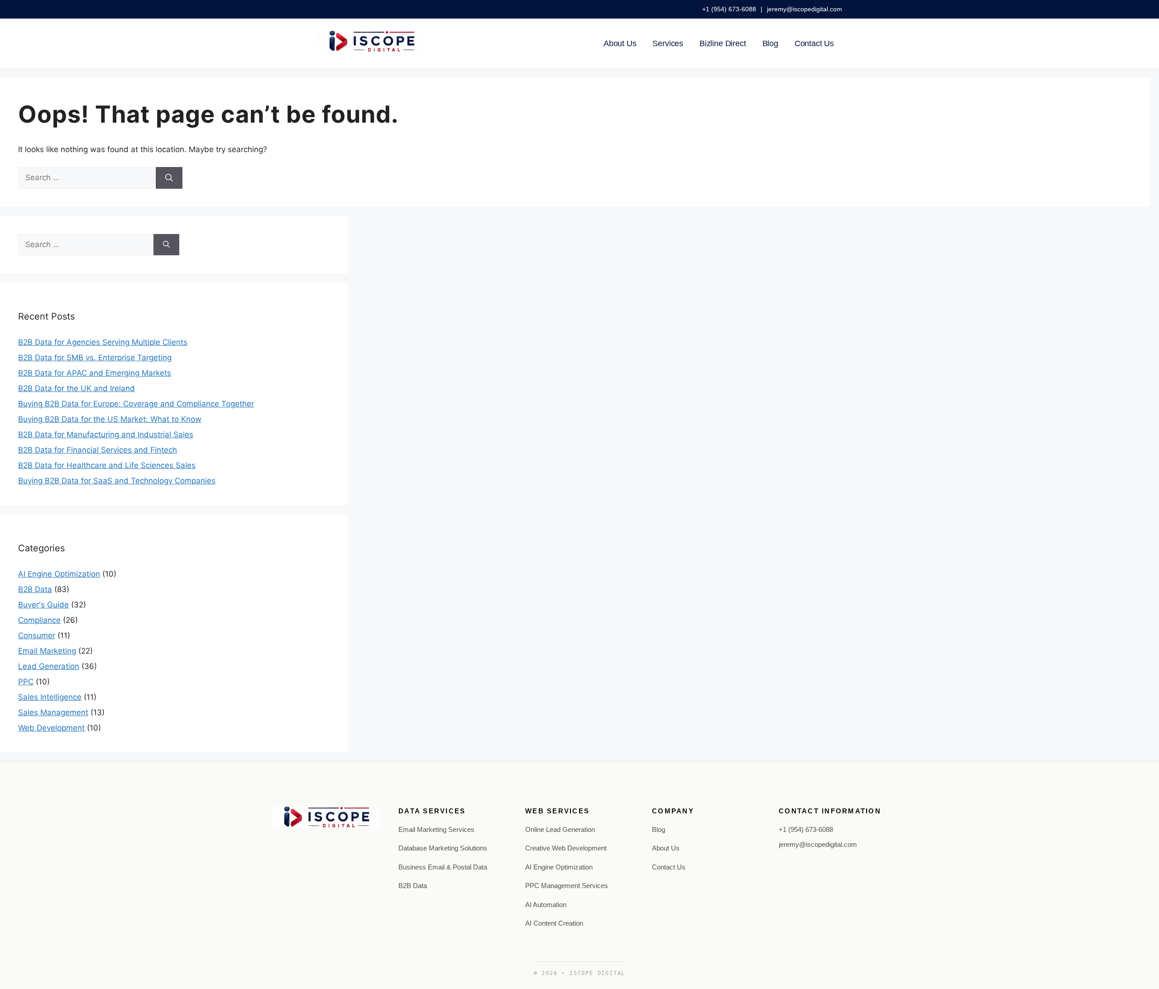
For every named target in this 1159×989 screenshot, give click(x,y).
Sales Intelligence (49, 697)
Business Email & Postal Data (442, 867)
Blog (770, 43)
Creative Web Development (566, 848)
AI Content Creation (554, 923)
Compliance (39, 620)
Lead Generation (48, 666)
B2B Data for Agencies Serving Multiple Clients (102, 342)
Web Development (51, 727)
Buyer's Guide (43, 604)
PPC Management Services (566, 885)
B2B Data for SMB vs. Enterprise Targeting (95, 357)
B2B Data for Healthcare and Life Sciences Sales (107, 465)
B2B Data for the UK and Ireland (76, 388)
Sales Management (53, 712)
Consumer (36, 635)
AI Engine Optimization (59, 573)
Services (667, 43)
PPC (26, 681)
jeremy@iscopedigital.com (804, 9)
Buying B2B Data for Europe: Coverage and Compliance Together (136, 403)
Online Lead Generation (560, 829)
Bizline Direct (722, 43)
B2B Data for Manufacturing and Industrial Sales (105, 434)
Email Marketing (47, 650)
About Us (620, 43)
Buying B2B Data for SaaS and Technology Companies (117, 480)
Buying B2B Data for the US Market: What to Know (109, 419)
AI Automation (545, 904)
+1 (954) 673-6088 (730, 9)
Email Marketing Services (436, 829)
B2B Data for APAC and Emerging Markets (94, 372)
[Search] (169, 178)
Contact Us (814, 43)
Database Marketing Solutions (442, 848)
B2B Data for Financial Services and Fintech (97, 449)
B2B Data (35, 589)
